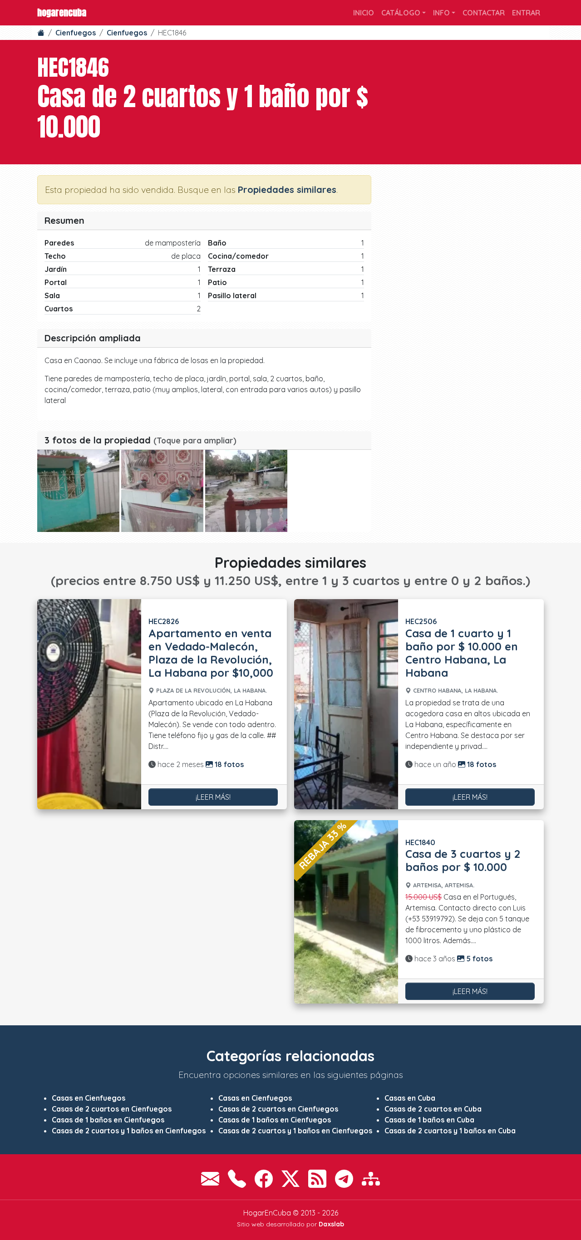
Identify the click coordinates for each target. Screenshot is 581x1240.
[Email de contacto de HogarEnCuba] (210, 1178)
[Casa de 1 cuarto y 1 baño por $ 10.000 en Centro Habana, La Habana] (346, 704)
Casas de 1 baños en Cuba (429, 1119)
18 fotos (228, 764)
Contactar (484, 12)
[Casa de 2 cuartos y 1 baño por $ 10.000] (78, 491)
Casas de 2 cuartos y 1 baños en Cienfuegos (129, 1130)
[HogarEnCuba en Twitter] (290, 1178)
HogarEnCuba (61, 12)
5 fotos (478, 958)
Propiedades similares (287, 189)
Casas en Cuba (409, 1097)
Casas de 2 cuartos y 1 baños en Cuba (450, 1130)
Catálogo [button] (400, 12)
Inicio (363, 12)
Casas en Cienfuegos (88, 1097)
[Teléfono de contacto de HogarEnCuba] (237, 1178)
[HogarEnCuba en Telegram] (344, 1178)
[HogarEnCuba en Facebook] (264, 1178)
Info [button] (441, 12)
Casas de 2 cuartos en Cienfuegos (112, 1108)
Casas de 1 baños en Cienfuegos (108, 1119)
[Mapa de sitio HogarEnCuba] (371, 1178)
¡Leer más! (213, 797)
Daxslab (331, 1224)
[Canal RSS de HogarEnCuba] (317, 1178)
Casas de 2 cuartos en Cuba (433, 1108)
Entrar (526, 12)
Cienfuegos (75, 32)
